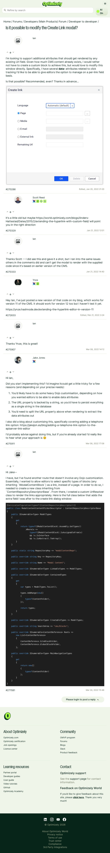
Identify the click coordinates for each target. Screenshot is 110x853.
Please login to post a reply (82, 699)
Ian (34, 38)
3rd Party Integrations (55, 847)
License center (10, 748)
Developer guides (11, 776)
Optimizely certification (14, 741)
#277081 (10, 690)
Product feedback (68, 752)
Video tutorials (10, 783)
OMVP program (67, 737)
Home (7, 21)
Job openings (10, 745)
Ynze (35, 280)
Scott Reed (39, 197)
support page (78, 778)
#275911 (10, 443)
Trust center (55, 840)
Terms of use (55, 837)
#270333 (11, 271)
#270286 (11, 189)
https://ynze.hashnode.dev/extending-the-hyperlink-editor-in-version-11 (50, 309)
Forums (17, 21)
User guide (8, 780)
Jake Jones (39, 357)
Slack (62, 748)
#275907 (10, 349)
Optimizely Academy (13, 791)
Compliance (55, 843)
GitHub (6, 787)
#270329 (11, 230)
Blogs (63, 745)
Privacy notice (55, 834)
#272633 (11, 315)
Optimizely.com (10, 737)
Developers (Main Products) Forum (45, 21)
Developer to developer (83, 21)
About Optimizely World (55, 831)
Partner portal (9, 772)
